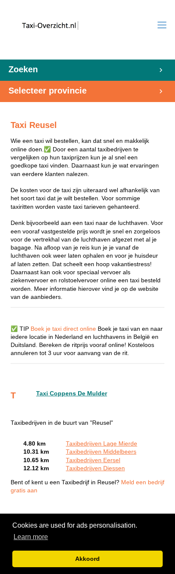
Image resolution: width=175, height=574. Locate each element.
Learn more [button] (31, 536)
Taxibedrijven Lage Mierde (101, 443)
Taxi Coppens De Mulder (71, 393)
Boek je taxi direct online (63, 329)
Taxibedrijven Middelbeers (101, 452)
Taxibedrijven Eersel (93, 460)
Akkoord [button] (87, 558)
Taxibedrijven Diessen (95, 468)
